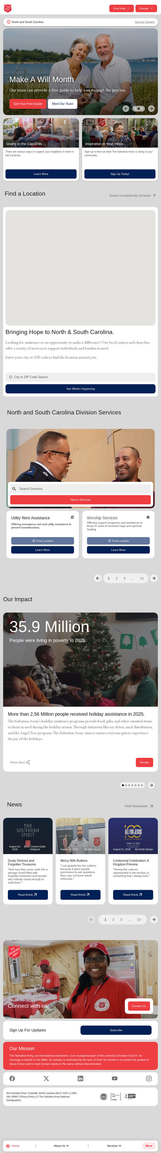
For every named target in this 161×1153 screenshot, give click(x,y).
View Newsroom (139, 806)
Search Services (80, 499)
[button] (98, 578)
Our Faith (48, 103)
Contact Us (139, 1006)
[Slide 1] (135, 109)
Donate (144, 8)
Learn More (41, 173)
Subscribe (116, 1030)
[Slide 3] (142, 109)
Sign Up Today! (120, 173)
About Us (62, 1146)
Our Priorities (23, 103)
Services (114, 1146)
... (132, 578)
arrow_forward (154, 919)
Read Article (28, 895)
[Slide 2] (139, 109)
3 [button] (124, 578)
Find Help (119, 8)
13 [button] (139, 919)
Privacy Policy (27, 1096)
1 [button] (109, 578)
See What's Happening (80, 388)
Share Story (20, 762)
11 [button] (142, 578)
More (149, 1145)
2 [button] (117, 578)
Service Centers (145, 22)
